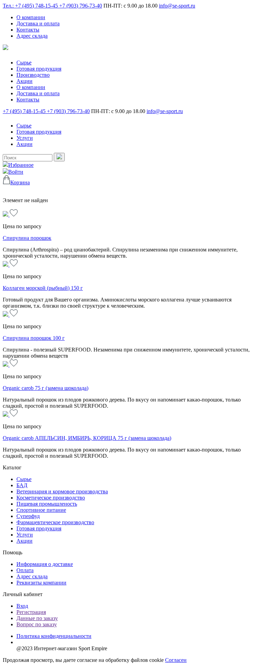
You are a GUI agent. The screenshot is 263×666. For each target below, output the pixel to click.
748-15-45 (25, 111)
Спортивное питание (41, 510)
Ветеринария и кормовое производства (62, 491)
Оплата (25, 570)
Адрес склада (32, 36)
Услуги (24, 138)
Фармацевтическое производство (55, 522)
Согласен (176, 660)
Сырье (24, 62)
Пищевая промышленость (46, 504)
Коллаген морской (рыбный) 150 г (43, 288)
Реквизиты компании (41, 582)
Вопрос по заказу (36, 624)
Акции (24, 81)
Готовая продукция (38, 69)
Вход (22, 606)
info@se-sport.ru (177, 6)
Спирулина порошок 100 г (34, 338)
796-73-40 (80, 6)
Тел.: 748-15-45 (31, 6)
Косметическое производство (50, 498)
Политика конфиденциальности (53, 636)
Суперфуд (28, 516)
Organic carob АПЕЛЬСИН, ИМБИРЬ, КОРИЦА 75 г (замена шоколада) (87, 438)
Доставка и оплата (38, 23)
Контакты (27, 30)
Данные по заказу (37, 618)
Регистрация (31, 612)
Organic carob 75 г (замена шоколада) (45, 388)
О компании (30, 17)
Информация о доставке (44, 564)
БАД (21, 485)
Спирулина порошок (27, 238)
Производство (33, 75)
